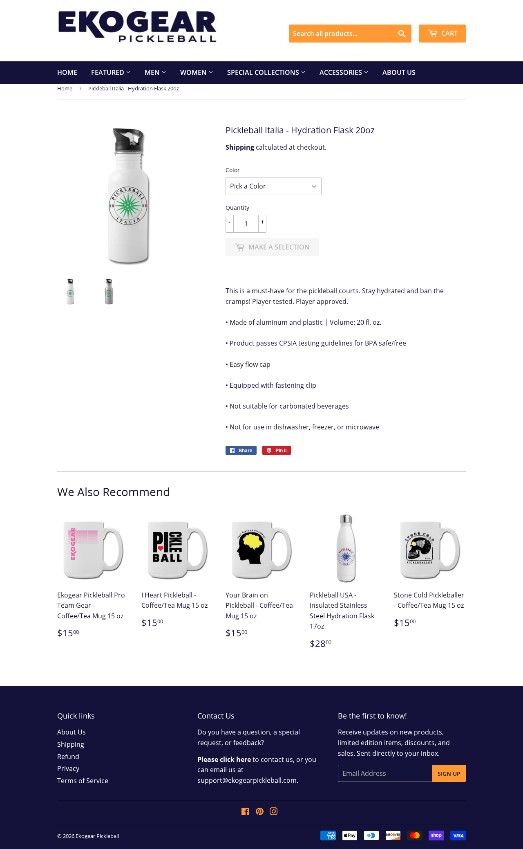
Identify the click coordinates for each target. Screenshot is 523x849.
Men (153, 72)
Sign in (391, 14)
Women (194, 72)
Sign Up (449, 773)
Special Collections (264, 72)
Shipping (70, 744)
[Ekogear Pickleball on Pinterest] (259, 812)
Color (233, 170)
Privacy (68, 768)
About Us (399, 72)
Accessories (342, 72)
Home (67, 72)
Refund (68, 756)
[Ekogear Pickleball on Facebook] (245, 812)
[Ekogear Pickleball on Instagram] (274, 812)
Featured (108, 72)
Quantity (237, 207)
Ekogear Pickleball (97, 836)
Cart (449, 33)
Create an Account (440, 14)
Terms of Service (82, 780)
